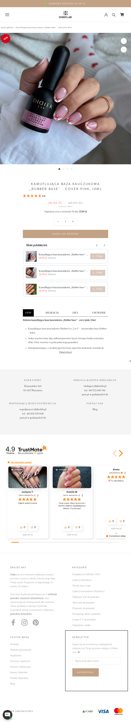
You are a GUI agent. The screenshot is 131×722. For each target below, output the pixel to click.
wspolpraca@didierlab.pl (32, 409)
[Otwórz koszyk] (122, 14)
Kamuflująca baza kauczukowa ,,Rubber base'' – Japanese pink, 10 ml (63, 271)
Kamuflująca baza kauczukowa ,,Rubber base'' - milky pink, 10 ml (63, 287)
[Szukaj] (114, 14)
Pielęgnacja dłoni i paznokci (86, 614)
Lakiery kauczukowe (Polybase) (88, 591)
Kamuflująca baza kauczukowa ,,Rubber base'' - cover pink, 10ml (44, 27)
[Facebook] (13, 622)
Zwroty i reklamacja (20, 667)
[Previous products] (97, 245)
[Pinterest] (36, 622)
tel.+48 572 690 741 (94, 390)
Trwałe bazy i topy (81, 586)
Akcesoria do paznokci (83, 603)
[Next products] (104, 245)
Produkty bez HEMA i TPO (86, 574)
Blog (94, 409)
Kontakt (14, 644)
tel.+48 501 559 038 (32, 413)
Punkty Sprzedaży (19, 678)
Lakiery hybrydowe (82, 580)
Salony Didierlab (18, 672)
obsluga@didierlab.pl (95, 386)
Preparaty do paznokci (83, 608)
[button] (34, 196)
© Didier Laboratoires (18, 711)
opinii (38, 453)
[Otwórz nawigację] (7, 14)
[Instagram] (24, 622)
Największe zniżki (81, 625)
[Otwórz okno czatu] (7, 715)
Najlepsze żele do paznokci (85, 597)
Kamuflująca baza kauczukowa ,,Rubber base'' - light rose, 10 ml (63, 254)
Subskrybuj (85, 672)
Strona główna (7, 27)
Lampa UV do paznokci (84, 619)
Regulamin (15, 655)
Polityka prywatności (20, 650)
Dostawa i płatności (20, 661)
